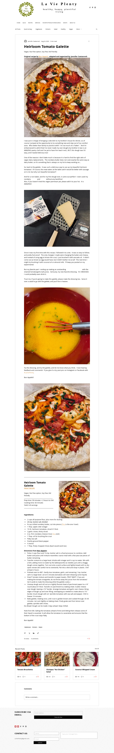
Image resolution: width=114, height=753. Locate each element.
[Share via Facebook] (25, 633)
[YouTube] (15, 726)
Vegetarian (39, 29)
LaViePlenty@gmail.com (22, 738)
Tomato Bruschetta (25, 669)
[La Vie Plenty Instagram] (26, 726)
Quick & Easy (28, 29)
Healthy (63, 29)
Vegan (71, 29)
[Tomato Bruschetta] (28, 659)
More (78, 29)
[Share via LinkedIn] (33, 633)
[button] (96, 29)
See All (97, 648)
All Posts (17, 29)
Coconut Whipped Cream (85, 669)
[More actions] (89, 41)
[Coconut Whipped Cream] (86, 659)
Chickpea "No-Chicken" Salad (55, 670)
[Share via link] (38, 633)
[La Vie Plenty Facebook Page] (21, 726)
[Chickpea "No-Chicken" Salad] (57, 659)
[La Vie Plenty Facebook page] (90, 7)
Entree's (48, 29)
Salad (55, 29)
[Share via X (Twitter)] (29, 633)
